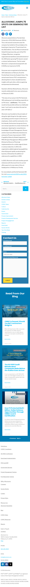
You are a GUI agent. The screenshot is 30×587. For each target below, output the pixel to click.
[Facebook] (6, 564)
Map (2, 541)
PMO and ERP (4, 463)
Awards (4, 202)
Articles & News (13, 15)
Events (3, 211)
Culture (4, 206)
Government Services (6, 467)
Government (5, 213)
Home (3, 15)
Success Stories (6, 227)
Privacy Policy (4, 498)
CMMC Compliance (6, 449)
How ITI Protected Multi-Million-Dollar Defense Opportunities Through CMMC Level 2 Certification (14, 412)
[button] (3, 34)
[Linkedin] (3, 564)
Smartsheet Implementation (8, 458)
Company (3, 484)
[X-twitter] (10, 564)
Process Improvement (7, 216)
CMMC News (5, 204)
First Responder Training (7, 476)
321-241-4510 (5, 549)
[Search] (25, 188)
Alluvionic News (6, 197)
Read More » (8, 339)
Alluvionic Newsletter (6, 505)
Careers (3, 493)
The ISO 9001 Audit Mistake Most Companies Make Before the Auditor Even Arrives (15, 367)
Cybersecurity (5, 209)
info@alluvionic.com (6, 557)
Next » (19, 438)
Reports (4, 223)
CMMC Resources (5, 519)
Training (4, 232)
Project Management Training (8, 472)
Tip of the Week (6, 230)
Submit (7, 280)
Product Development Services (10, 218)
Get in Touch (5, 529)
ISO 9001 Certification (7, 453)
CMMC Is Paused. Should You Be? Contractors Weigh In (15, 323)
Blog (2, 510)
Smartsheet (5, 225)
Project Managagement (8, 220)
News (6, 15)
